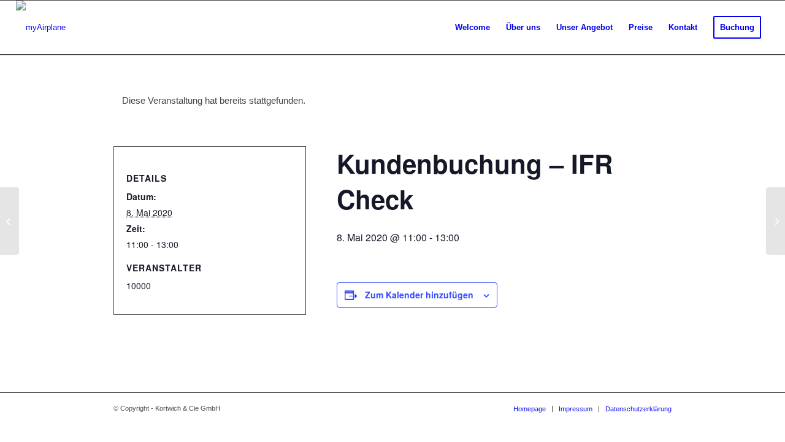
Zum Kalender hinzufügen (419, 295)
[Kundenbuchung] (9, 221)
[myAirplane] (41, 28)
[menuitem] (472, 28)
